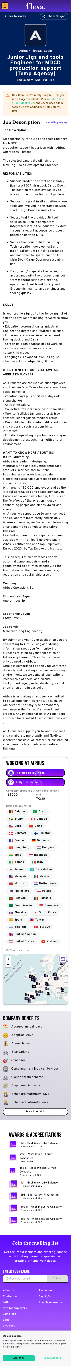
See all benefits (35, 1111)
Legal (6, 1320)
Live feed (9, 1326)
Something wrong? (56, 122)
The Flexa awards (50, 1302)
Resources (45, 1290)
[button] (62, 963)
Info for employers (15, 1308)
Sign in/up (45, 1296)
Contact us (10, 1296)
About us (9, 1290)
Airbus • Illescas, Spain (35, 51)
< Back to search (15, 16)
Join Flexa (9, 1314)
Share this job (56, 16)
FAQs (6, 1302)
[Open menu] (4, 5)
